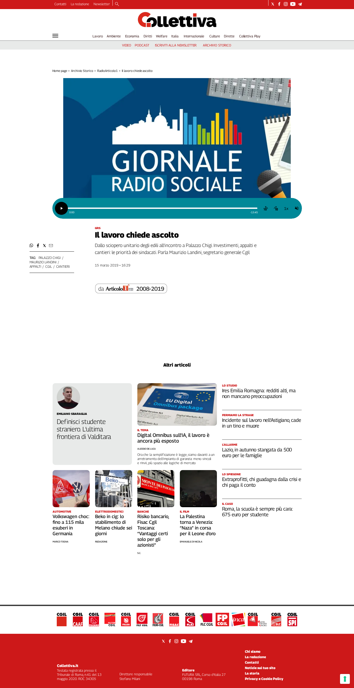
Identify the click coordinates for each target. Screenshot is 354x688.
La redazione (80, 4)
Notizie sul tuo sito (260, 668)
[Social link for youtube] (292, 4)
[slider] (162, 208)
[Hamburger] (55, 36)
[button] (31, 245)
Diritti (148, 36)
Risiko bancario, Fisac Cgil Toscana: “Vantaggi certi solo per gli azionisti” (153, 531)
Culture (214, 36)
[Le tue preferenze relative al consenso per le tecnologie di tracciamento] (345, 679)
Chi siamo (252, 651)
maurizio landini (43, 262)
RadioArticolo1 (107, 71)
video (126, 45)
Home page (59, 71)
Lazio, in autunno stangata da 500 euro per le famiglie (257, 452)
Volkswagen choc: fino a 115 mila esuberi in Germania (71, 525)
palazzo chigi (50, 258)
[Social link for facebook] (279, 4)
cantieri (63, 266)
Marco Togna (60, 541)
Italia (174, 36)
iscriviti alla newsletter (176, 45)
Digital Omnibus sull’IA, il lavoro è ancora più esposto (173, 438)
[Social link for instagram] (286, 4)
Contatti (60, 4)
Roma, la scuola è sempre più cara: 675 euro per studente (257, 511)
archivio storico (217, 45)
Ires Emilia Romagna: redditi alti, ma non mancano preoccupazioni (259, 393)
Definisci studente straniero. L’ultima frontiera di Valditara (84, 429)
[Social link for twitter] (273, 4)
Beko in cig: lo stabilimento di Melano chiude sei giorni (113, 525)
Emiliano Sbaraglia (72, 413)
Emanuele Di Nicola (191, 541)
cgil (48, 266)
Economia (132, 36)
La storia (252, 673)
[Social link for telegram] (300, 4)
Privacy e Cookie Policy (264, 679)
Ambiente (114, 36)
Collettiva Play (249, 36)
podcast (142, 45)
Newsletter (102, 4)
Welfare (161, 36)
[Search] (117, 4)
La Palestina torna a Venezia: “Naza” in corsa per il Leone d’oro (198, 525)
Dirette (229, 36)
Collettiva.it (67, 665)
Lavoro (98, 36)
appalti (35, 266)
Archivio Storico (82, 71)
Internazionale (194, 36)
